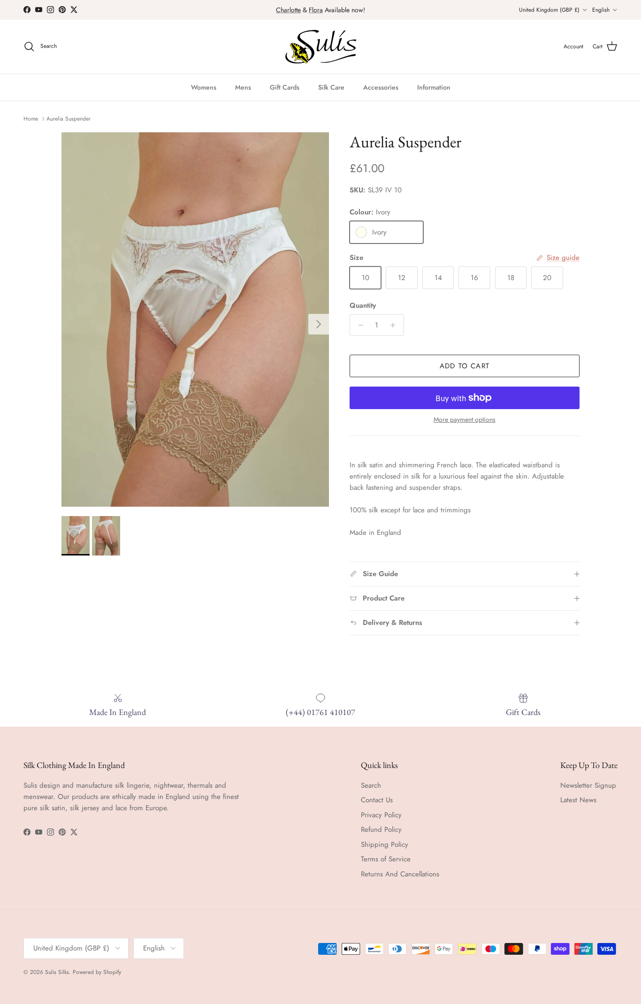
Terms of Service (386, 859)
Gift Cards (284, 87)
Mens (243, 87)
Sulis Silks (57, 972)
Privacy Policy (381, 815)
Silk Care (331, 87)
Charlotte (288, 10)
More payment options (465, 420)
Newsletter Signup (588, 785)
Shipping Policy (384, 844)
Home (30, 118)
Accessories (380, 87)
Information (433, 87)
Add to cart (464, 366)
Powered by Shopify (97, 972)
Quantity (363, 306)
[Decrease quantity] (358, 325)
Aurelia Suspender (68, 118)
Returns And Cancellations (400, 874)
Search (371, 785)
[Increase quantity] (395, 325)
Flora (316, 10)
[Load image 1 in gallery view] (195, 319)
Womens (203, 87)
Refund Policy (381, 829)
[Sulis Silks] (320, 46)
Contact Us (377, 800)
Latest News (578, 800)
